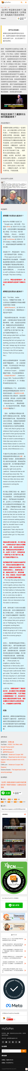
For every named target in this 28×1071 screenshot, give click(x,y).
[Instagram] (9, 1042)
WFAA (8, 227)
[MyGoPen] (6, 3)
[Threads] (16, 1042)
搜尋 (24, 1050)
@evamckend (7, 749)
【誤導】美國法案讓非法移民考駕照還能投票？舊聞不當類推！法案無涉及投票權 (13, 784)
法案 (20, 456)
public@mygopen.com (12, 1038)
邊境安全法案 (19, 393)
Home (2, 7)
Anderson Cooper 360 (16, 754)
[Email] (19, 1042)
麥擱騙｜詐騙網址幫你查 (7, 1059)
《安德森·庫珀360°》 (10, 375)
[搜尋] (22, 2)
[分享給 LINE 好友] (6, 793)
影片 (9, 7)
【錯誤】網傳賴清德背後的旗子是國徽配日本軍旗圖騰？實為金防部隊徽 (13, 853)
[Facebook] (3, 1042)
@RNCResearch (10, 307)
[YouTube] (6, 1042)
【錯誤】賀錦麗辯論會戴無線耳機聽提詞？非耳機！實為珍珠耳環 (13, 827)
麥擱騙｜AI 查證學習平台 (7, 1062)
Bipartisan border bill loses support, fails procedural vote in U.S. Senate (13, 759)
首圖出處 (11, 742)
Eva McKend (10, 239)
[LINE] (13, 1042)
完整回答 (6, 408)
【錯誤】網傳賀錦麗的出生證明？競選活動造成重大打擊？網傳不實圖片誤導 (13, 840)
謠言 (5, 7)
